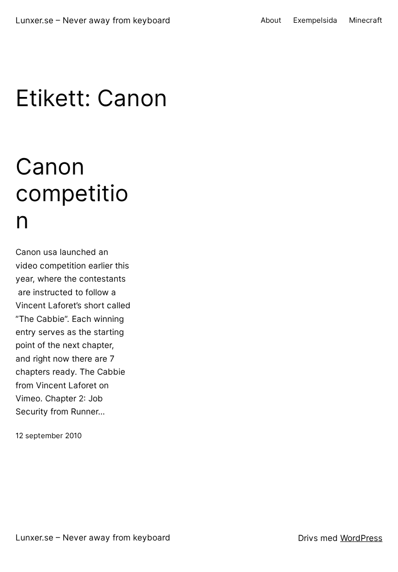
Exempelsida (315, 20)
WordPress (361, 538)
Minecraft (365, 20)
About (271, 20)
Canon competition (72, 193)
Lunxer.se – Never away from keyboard (93, 20)
